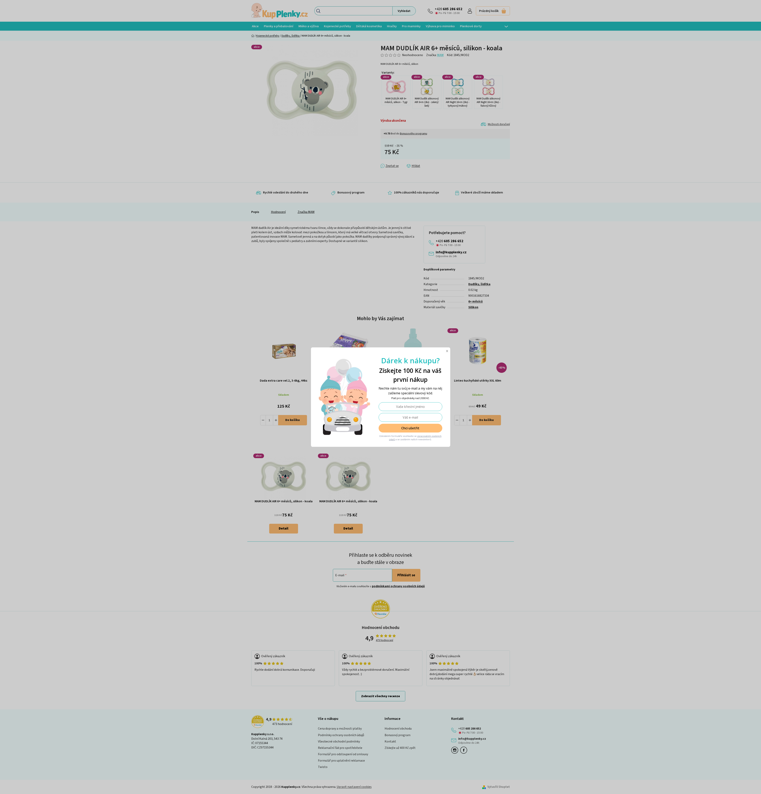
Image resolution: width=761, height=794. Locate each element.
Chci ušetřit (410, 428)
